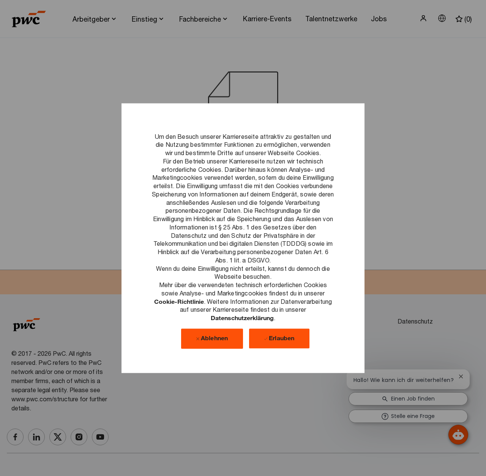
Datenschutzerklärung (242, 317)
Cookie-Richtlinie (179, 301)
